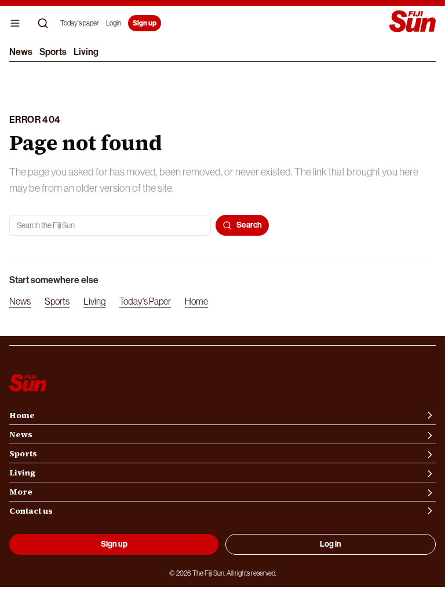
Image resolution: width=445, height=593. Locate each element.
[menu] (15, 23)
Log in (330, 544)
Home (196, 301)
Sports (53, 51)
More (20, 491)
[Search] (42, 23)
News (20, 51)
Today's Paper (145, 301)
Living (86, 51)
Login (113, 23)
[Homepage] (412, 22)
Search (249, 225)
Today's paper (79, 23)
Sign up (144, 23)
